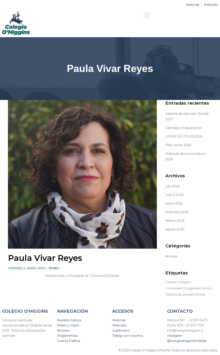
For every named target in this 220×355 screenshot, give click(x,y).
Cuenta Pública (68, 341)
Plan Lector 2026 (178, 145)
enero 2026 (173, 203)
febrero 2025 (174, 221)
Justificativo (121, 330)
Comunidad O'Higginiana (183, 288)
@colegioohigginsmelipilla (186, 341)
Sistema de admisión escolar (185, 294)
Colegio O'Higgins (178, 282)
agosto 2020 (175, 229)
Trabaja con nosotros (127, 336)
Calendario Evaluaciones (183, 128)
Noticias (171, 256)
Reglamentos (67, 336)
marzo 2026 (174, 195)
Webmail (192, 5)
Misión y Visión (68, 325)
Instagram (175, 336)
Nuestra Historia (69, 320)
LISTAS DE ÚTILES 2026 (183, 136)
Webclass (211, 5)
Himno (206, 288)
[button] (147, 15)
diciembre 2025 (176, 212)
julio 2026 (172, 186)
